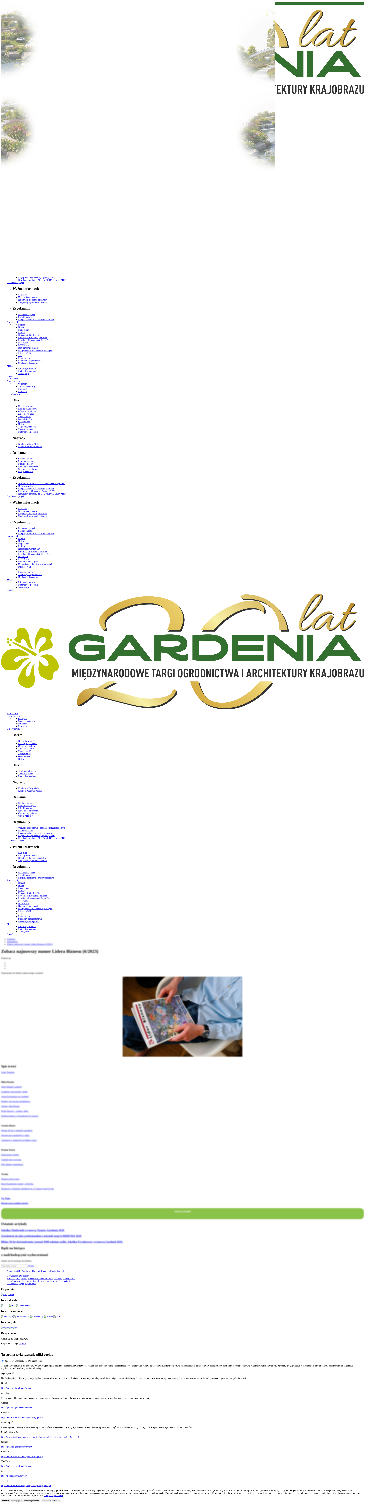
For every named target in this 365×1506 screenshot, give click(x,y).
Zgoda (8, 1361)
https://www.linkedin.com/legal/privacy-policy (22, 1417)
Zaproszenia (30, 1283)
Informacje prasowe (27, 368)
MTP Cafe (23, 342)
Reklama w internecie (28, 466)
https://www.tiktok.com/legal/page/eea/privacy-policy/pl (26, 1485)
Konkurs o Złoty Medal (28, 444)
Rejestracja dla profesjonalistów (32, 300)
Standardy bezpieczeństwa (30, 360)
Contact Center (25, 458)
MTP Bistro (23, 345)
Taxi (20, 355)
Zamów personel (25, 429)
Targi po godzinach (27, 426)
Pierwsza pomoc (25, 358)
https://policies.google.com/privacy (16, 1388)
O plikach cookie (35, 1361)
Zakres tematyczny (26, 386)
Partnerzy (22, 391)
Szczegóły (19, 1361)
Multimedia (23, 389)
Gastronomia (24, 421)
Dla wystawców (25, 486)
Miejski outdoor (25, 464)
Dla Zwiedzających (15, 282)
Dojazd (21, 325)
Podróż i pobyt (13, 322)
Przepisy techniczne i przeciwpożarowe (36, 319)
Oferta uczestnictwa (27, 411)
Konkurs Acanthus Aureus (30, 446)
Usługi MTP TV (25, 471)
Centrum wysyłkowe (27, 469)
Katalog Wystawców (27, 297)
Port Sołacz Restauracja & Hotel (32, 337)
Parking (21, 332)
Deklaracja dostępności (28, 363)
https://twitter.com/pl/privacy (14, 1476)
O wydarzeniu (13, 381)
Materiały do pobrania (28, 371)
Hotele (21, 327)
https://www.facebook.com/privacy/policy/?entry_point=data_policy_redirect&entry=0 (40, 1437)
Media (10, 366)
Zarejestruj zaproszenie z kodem (32, 302)
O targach (22, 384)
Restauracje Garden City (29, 335)
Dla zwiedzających (26, 314)
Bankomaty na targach (28, 348)
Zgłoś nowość (24, 416)
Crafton (22, 1343)
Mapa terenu (24, 330)
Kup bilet (22, 294)
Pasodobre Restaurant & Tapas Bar (34, 340)
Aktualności (12, 378)
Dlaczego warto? (26, 406)
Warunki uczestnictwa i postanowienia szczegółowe (41, 483)
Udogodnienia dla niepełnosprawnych (35, 350)
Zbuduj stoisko (25, 419)
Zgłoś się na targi (26, 414)
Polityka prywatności (53, 1495)
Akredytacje (23, 373)
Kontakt (10, 376)
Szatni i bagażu (25, 317)
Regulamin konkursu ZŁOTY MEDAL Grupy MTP (42, 280)
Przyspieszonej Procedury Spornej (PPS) (36, 277)
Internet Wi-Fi (24, 353)
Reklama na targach (27, 461)
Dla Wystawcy (13, 394)
